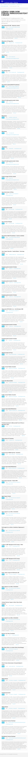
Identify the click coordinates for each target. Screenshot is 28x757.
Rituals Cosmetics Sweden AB (14, 86)
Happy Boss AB (11, 42)
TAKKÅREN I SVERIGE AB (13, 117)
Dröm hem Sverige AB (12, 574)
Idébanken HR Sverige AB (13, 368)
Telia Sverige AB (11, 605)
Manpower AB (11, 440)
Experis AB (11, 178)
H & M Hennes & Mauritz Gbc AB (14, 27)
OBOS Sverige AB (12, 454)
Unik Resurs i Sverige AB (13, 680)
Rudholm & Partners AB (13, 410)
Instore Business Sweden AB (13, 310)
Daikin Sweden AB (12, 56)
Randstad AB (11, 148)
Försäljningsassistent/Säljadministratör (12, 58)
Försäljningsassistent (9, 28)
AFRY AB (10, 426)
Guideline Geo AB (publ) (13, 382)
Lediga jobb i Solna (11, 3)
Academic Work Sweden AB (13, 193)
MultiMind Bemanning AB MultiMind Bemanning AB (17, 722)
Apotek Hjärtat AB (12, 666)
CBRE (10, 635)
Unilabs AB (11, 162)
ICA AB (10, 546)
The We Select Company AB (13, 649)
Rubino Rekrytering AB (12, 354)
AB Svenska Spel (11, 209)
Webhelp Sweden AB (12, 254)
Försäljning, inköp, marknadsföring (9, 4)
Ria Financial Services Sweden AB (14, 482)
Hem (1, 4)
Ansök (3, 27)
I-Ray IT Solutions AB (12, 72)
